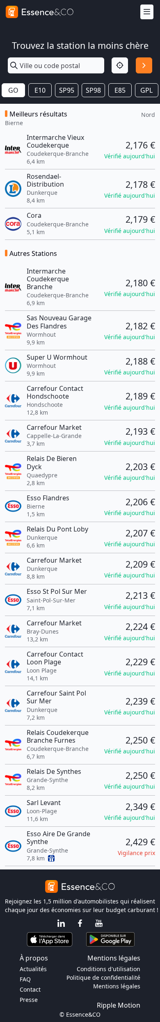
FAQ (25, 979)
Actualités (33, 969)
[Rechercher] (144, 65)
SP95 (66, 90)
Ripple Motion (118, 1005)
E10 (40, 90)
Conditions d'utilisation (108, 969)
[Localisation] (120, 65)
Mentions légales (116, 986)
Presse (29, 1000)
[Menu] (146, 12)
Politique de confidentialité (103, 977)
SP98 (93, 90)
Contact (30, 989)
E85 (120, 90)
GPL (146, 90)
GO (13, 90)
